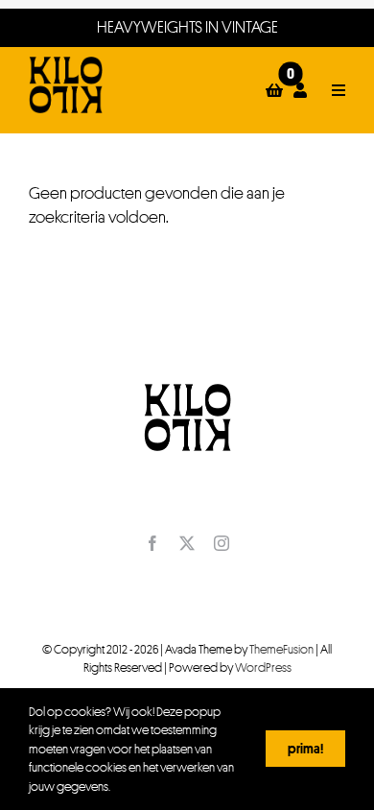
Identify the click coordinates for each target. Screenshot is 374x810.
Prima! (305, 748)
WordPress (263, 667)
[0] (275, 90)
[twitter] (187, 543)
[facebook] (152, 543)
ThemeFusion (281, 648)
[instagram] (221, 543)
